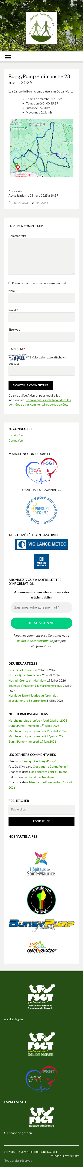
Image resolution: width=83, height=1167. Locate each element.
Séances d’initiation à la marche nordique (35, 685)
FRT (76, 1156)
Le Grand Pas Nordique (39, 777)
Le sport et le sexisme (23, 670)
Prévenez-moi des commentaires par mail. (39, 283)
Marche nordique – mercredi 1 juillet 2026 (37, 731)
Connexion (16, 440)
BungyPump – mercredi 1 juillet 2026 (34, 725)
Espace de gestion (19, 1133)
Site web (14, 329)
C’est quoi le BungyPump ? (39, 761)
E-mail (14, 310)
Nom (13, 290)
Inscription (16, 435)
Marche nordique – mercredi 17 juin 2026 (36, 736)
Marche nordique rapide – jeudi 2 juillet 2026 (38, 720)
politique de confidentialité (35, 641)
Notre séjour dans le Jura (25, 675)
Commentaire (19, 235)
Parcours (42, 202)
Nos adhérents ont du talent (27, 680)
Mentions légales (13, 1019)
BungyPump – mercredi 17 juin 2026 (32, 741)
